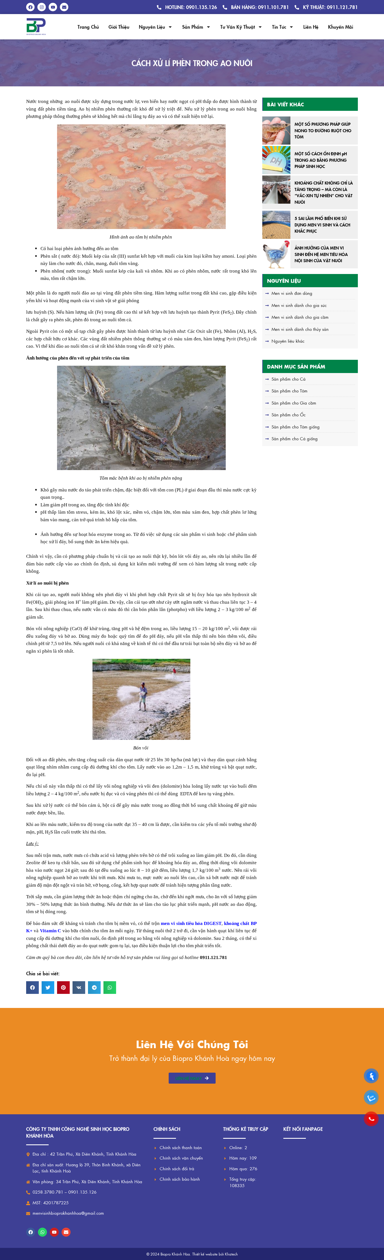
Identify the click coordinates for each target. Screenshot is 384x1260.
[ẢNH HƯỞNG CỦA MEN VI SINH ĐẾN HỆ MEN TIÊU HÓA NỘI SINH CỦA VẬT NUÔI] (276, 254)
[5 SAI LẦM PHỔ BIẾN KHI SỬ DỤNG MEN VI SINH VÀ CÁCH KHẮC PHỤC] (276, 225)
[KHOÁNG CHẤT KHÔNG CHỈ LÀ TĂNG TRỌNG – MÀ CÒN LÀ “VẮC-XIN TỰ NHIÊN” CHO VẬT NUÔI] (276, 190)
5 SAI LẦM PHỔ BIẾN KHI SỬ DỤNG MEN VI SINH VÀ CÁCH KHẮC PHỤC (322, 224)
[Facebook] (30, 1232)
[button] (32, 987)
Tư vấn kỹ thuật (237, 26)
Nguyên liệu (152, 26)
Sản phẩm (192, 26)
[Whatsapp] (42, 1232)
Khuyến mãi (340, 26)
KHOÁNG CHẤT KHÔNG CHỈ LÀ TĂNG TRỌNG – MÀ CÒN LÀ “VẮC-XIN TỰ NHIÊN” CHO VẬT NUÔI (324, 192)
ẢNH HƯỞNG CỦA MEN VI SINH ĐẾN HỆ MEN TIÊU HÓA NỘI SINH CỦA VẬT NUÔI (321, 254)
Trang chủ (88, 26)
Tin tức (279, 26)
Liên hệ (311, 26)
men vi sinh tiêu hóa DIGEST (191, 923)
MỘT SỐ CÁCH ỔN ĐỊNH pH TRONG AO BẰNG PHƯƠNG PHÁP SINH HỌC (321, 160)
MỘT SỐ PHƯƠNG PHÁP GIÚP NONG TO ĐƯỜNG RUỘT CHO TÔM (323, 130)
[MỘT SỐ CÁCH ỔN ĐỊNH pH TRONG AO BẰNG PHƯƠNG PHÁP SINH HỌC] (276, 160)
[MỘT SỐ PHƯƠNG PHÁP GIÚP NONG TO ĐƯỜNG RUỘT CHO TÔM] (276, 130)
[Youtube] (54, 1232)
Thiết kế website (205, 1254)
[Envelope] (66, 1232)
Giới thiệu (119, 26)
